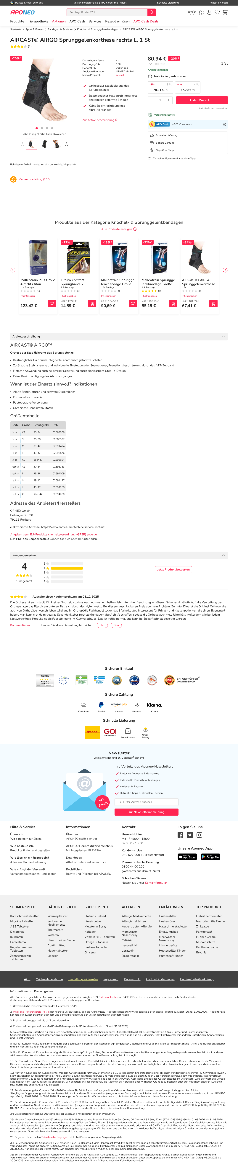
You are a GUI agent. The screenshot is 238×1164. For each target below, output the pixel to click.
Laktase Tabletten (96, 947)
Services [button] (95, 21)
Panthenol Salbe (207, 947)
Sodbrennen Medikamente (56, 923)
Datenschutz (132, 979)
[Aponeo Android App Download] (210, 856)
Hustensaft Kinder (171, 956)
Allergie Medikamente (136, 916)
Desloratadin (130, 956)
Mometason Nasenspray (130, 933)
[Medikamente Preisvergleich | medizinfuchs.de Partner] (152, 680)
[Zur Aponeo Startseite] (22, 12)
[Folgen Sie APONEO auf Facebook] (180, 835)
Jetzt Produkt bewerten (173, 570)
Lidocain (52, 956)
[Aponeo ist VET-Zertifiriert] (99, 680)
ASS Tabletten (20, 926)
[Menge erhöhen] (169, 100)
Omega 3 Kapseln (96, 942)
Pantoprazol (204, 932)
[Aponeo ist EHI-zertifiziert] (64, 680)
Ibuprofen (16, 937)
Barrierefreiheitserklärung (197, 979)
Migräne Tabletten (22, 921)
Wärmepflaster (57, 916)
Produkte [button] (17, 21)
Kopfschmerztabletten (24, 916)
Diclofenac (17, 932)
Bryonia (201, 952)
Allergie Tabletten (134, 921)
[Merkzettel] (217, 12)
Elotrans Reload (95, 916)
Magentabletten (57, 951)
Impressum (111, 979)
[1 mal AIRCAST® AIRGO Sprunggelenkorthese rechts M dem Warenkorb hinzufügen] (213, 303)
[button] (59, 21)
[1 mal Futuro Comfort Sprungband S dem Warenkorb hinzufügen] (92, 303)
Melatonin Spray (95, 926)
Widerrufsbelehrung (49, 979)
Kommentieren (20, 625)
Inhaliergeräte (168, 945)
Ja (102, 625)
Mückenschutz (205, 942)
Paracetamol (18, 942)
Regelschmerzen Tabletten (21, 949)
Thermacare (55, 930)
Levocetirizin (130, 945)
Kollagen (90, 932)
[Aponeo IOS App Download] (187, 856)
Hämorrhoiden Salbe (61, 940)
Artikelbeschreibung (26, 337)
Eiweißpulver (93, 921)
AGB (27, 979)
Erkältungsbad (168, 932)
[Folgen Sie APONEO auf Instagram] (199, 835)
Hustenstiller (167, 916)
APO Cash (77, 21)
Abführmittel (56, 945)
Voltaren (53, 935)
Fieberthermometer (209, 916)
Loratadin (128, 951)
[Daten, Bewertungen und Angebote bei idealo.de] (134, 680)
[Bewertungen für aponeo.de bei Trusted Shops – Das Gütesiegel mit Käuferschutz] (45, 680)
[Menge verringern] (152, 100)
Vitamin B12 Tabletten (100, 937)
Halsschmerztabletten (173, 926)
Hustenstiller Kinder (172, 951)
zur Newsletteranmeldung (146, 812)
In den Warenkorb (202, 100)
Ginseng (90, 952)
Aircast (120, 75)
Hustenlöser (167, 921)
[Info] (224, 124)
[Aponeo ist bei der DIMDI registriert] (81, 680)
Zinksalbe (202, 926)
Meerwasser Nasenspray (167, 938)
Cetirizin (127, 940)
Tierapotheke (38, 21)
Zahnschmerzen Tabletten (20, 957)
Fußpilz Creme (206, 937)
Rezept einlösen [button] (117, 21)
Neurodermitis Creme (210, 921)
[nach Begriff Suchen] (151, 12)
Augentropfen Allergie (137, 926)
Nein (116, 625)
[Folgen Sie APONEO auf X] (190, 835)
